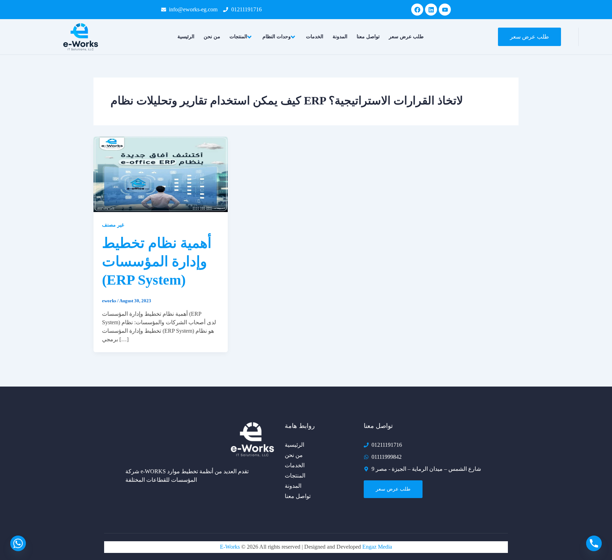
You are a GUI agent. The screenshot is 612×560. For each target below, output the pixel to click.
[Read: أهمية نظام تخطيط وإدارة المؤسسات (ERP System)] (161, 174)
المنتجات (238, 36)
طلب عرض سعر (406, 36)
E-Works (230, 547)
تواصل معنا (368, 36)
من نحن (212, 36)
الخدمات (314, 36)
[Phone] (594, 543)
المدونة (340, 36)
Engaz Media (377, 547)
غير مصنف (113, 225)
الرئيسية (185, 36)
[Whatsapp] (18, 543)
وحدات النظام (276, 36)
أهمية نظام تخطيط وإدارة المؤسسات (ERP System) (156, 261)
